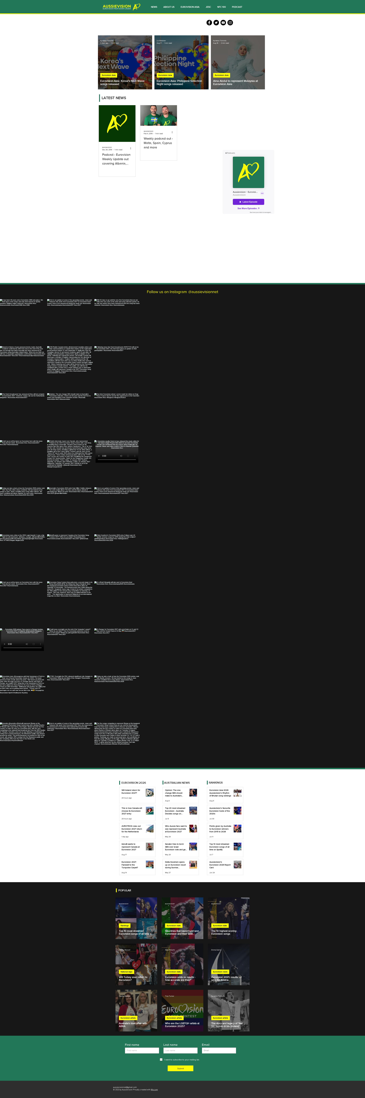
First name (132, 1044)
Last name (170, 1044)
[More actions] (131, 148)
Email (205, 1044)
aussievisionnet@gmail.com (125, 1087)
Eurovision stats (174, 925)
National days (126, 972)
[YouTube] (223, 22)
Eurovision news (220, 972)
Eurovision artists (128, 1018)
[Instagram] (230, 22)
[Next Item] (356, 533)
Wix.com (154, 1090)
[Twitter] (216, 22)
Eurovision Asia (108, 75)
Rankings (125, 925)
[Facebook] (209, 22)
